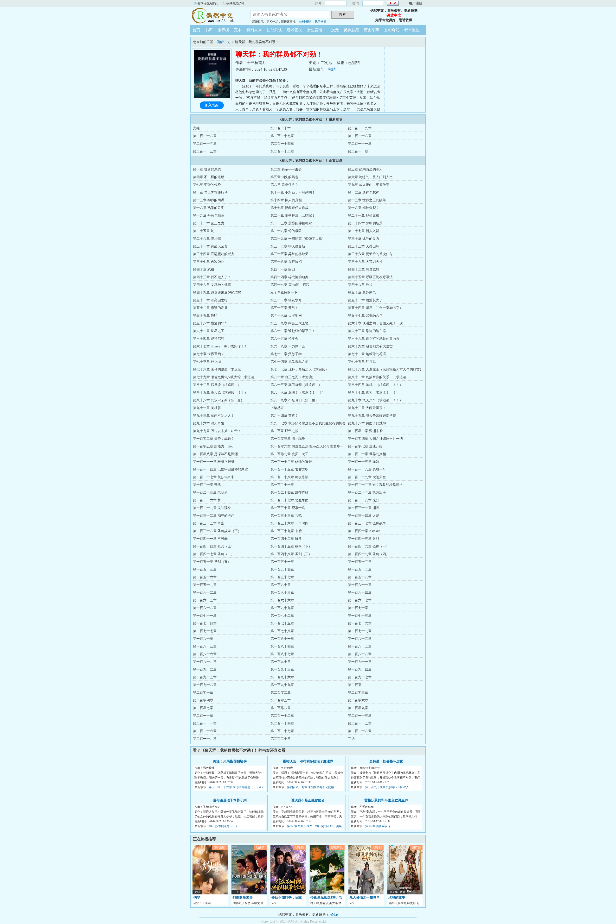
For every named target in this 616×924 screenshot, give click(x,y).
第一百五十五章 (360, 569)
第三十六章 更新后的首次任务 (370, 254)
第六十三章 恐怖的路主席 (367, 331)
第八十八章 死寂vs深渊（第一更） (218, 400)
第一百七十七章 (205, 631)
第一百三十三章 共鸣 (286, 515)
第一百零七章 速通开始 (365, 446)
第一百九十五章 (205, 677)
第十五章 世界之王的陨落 (367, 200)
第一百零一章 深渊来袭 (365, 431)
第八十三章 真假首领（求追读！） (296, 385)
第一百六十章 (280, 585)
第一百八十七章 (282, 654)
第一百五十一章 (282, 562)
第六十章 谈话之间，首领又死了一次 (375, 323)
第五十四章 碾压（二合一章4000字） (375, 308)
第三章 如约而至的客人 (365, 169)
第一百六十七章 (360, 600)
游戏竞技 (294, 30)
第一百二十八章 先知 (363, 500)
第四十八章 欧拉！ (362, 285)
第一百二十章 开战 (207, 485)
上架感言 (277, 408)
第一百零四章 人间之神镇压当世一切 (375, 438)
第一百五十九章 (205, 585)
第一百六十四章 (360, 592)
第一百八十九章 (205, 662)
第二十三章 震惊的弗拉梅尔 (291, 223)
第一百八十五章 (360, 646)
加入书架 (211, 105)
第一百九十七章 (360, 677)
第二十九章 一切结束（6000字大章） (297, 238)
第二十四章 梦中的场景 (365, 223)
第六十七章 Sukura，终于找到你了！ (220, 346)
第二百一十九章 (360, 128)
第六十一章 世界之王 (208, 331)
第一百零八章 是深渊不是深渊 (215, 454)
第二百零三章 (358, 692)
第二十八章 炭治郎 (207, 238)
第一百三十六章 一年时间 (289, 523)
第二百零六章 (358, 700)
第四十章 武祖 (203, 269)
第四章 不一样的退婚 (208, 177)
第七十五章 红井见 (362, 362)
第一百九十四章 (360, 669)
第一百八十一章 (282, 639)
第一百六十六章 (282, 600)
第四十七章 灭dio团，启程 (289, 285)
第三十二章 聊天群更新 (287, 246)
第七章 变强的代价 (207, 185)
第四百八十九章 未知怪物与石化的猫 (310, 787)
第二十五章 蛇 (203, 231)
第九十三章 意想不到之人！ (213, 415)
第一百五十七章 (282, 577)
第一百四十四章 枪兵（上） (213, 546)
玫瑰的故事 (396, 897)
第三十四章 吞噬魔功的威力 (213, 254)
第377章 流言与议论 (378, 826)
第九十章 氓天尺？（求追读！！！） (375, 400)
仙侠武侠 (274, 30)
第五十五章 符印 (205, 315)
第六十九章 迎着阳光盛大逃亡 (370, 346)
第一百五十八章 (360, 577)
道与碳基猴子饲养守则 (230, 800)
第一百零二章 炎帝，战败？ (213, 438)
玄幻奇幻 (391, 30)
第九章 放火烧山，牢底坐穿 (368, 185)
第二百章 (354, 685)
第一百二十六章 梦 (207, 500)
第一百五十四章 (282, 569)
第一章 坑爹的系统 (207, 169)
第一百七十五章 (282, 623)
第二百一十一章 (360, 143)
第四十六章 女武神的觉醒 (212, 285)
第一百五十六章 (205, 577)
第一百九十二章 (205, 669)
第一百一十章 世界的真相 (367, 454)
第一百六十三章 (282, 592)
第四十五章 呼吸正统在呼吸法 (370, 277)
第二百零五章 (280, 700)
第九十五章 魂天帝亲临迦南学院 (372, 415)
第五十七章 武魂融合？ (365, 315)
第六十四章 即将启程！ (210, 338)
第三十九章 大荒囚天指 (365, 262)
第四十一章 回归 (282, 269)
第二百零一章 (203, 692)
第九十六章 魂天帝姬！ (210, 423)
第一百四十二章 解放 (286, 539)
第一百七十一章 (205, 615)
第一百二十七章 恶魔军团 (289, 500)
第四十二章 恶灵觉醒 (363, 269)
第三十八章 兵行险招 (286, 262)
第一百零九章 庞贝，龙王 (289, 454)
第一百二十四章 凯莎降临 (289, 492)
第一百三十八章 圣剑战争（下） (217, 531)
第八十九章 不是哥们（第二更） (294, 400)
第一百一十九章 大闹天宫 (367, 477)
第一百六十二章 (205, 592)
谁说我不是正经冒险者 (308, 800)
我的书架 (320, 21)
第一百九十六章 (282, 677)
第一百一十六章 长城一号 (367, 469)
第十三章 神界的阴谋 (208, 200)
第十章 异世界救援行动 (210, 192)
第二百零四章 (203, 700)
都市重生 (412, 30)
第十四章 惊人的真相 (286, 200)
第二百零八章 (280, 708)
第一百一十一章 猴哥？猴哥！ (215, 462)
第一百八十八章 (360, 654)
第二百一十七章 (282, 136)
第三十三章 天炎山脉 (363, 246)
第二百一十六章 (360, 136)
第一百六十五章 (205, 600)
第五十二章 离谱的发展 (210, 308)
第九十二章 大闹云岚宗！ (367, 408)
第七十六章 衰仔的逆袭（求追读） (218, 369)
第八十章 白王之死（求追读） (292, 377)
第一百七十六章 (360, 623)
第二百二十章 (280, 128)
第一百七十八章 (282, 631)
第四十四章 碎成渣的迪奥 (289, 277)
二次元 (333, 30)
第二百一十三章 (205, 151)
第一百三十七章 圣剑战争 (367, 523)
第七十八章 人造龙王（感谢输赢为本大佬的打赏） (385, 369)
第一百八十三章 (205, 646)
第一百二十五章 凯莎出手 (367, 492)
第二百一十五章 (205, 143)
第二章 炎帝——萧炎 (286, 169)
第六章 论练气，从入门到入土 (370, 177)
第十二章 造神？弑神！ (365, 192)
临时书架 (305, 21)
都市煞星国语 (242, 897)
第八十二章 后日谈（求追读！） (217, 385)
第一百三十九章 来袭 (286, 531)
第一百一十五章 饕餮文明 (289, 469)
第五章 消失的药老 (284, 177)
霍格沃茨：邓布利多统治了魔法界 (308, 761)
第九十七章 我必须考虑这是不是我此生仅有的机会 (308, 423)
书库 (209, 30)
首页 (196, 30)
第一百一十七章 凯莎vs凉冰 (213, 477)
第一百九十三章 (282, 669)
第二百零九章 (358, 708)
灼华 (196, 897)
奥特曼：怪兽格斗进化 (386, 761)
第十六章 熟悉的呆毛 (208, 208)
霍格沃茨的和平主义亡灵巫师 (386, 800)
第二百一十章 (358, 151)
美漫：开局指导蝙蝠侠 (230, 761)
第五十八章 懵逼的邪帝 (210, 323)
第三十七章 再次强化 (208, 262)
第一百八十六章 (205, 654)
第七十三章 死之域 (207, 362)
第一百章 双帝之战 (284, 431)
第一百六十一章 (360, 585)
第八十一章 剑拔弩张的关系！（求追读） (379, 377)
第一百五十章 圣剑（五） (212, 562)
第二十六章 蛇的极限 (286, 231)
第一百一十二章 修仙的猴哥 (291, 462)
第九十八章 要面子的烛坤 (367, 423)
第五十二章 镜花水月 (286, 300)
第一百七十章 (358, 608)
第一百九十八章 (205, 685)
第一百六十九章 (282, 608)
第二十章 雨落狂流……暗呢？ (292, 215)
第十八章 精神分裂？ (363, 208)
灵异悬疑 (351, 30)
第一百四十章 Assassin (364, 531)
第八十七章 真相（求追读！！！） (373, 392)
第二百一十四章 (282, 143)
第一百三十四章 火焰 (363, 515)
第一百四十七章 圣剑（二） (213, 554)
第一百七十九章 (360, 631)
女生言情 (314, 30)
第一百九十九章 (282, 685)
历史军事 (371, 30)
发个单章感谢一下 (283, 292)
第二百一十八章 (205, 136)
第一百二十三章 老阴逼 (210, 492)
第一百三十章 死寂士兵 (287, 508)
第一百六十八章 (205, 608)
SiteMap (332, 914)
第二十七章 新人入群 (363, 231)
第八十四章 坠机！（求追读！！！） (375, 385)
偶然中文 (216, 15)
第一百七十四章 (205, 623)
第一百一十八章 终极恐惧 (289, 477)
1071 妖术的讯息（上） (223, 826)
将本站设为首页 (208, 3)
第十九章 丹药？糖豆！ (210, 215)
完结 (332, 69)
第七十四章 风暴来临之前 (289, 362)
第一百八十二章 (360, 639)
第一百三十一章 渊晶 (363, 508)
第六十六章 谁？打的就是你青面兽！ (375, 338)
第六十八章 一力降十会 (287, 346)
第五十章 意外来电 (362, 292)
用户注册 (415, 3)
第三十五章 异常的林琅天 (289, 254)
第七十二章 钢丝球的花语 (367, 354)
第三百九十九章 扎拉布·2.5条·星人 (387, 787)
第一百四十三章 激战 (363, 539)
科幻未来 (254, 30)
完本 (238, 30)
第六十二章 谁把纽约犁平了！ (292, 331)
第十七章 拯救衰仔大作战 (289, 208)
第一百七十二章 (282, 615)
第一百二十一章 (282, 485)
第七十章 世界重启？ (208, 354)
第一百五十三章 (205, 569)
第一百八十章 (203, 639)
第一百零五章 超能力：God (213, 446)
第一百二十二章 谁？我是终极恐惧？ (375, 485)
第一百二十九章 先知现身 (212, 508)
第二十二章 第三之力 (208, 223)
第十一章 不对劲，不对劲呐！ (292, 192)
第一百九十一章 (360, 662)
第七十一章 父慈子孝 (286, 354)
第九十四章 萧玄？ (284, 415)
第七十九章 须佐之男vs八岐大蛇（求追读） (225, 377)
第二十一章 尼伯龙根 (363, 215)
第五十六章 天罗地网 (286, 315)
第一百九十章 (280, 662)
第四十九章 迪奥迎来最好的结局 (217, 292)
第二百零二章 (280, 692)
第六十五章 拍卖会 (284, 338)
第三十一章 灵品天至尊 (210, 246)
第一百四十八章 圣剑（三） (291, 554)
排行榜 (223, 30)
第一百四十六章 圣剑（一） (368, 546)
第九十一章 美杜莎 (207, 408)
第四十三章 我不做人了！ (212, 277)
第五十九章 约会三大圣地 (289, 323)
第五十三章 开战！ (284, 308)
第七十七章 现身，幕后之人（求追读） (299, 369)
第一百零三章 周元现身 (287, 438)
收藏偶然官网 (235, 3)
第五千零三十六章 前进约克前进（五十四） (236, 787)
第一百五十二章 (360, 562)
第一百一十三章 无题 (363, 462)
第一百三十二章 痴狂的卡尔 (213, 515)
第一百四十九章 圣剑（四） (368, 554)
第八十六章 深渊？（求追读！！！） (297, 392)
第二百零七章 (203, 708)
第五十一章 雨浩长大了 (365, 300)
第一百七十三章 (360, 615)
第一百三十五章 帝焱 (208, 523)
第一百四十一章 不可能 (210, 539)
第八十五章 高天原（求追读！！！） (220, 392)
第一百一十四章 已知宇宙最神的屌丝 (220, 469)
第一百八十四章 (282, 646)
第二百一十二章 (282, 151)
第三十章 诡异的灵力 (363, 238)
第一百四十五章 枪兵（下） (291, 546)
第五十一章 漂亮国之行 (210, 300)
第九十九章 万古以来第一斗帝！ (217, 431)
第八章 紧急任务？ (284, 185)
